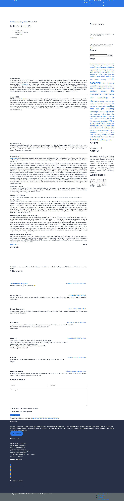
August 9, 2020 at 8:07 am (75, 357)
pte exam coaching (100, 119)
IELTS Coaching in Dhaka (103, 70)
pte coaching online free (100, 114)
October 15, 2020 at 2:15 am (74, 371)
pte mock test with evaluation (100, 128)
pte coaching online (105, 111)
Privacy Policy (101, 495)
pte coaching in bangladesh (102, 92)
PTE (91, 38)
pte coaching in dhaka (102, 99)
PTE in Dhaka (105, 123)
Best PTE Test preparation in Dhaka (98, 64)
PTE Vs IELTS (14, 244)
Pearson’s (23, 99)
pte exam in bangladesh (100, 121)
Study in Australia (95, 137)
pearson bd (99, 76)
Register (111, 0)
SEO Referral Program (19, 283)
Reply (84, 283)
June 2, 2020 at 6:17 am (76, 295)
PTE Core (92, 119)
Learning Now (17, 433)
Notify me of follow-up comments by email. (25, 408)
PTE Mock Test (99, 125)
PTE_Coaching (95, 134)
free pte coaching (103, 66)
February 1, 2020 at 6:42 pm (74, 283)
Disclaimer (100, 497)
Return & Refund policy (103, 499)
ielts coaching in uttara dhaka (102, 73)
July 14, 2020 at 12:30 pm (75, 309)
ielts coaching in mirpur (100, 72)
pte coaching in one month (104, 101)
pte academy (107, 76)
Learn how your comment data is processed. (46, 418)
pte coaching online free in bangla (102, 115)
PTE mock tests (109, 126)
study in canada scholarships (107, 136)
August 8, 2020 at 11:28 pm (75, 322)
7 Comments (13, 37)
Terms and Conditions (103, 493)
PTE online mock (100, 130)
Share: (85, 244)
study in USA (107, 140)
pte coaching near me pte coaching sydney (102, 109)
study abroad (108, 134)
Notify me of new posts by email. (22, 411)
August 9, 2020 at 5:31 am (75, 338)
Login (107, 0)
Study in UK (96, 139)
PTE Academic (24, 84)
